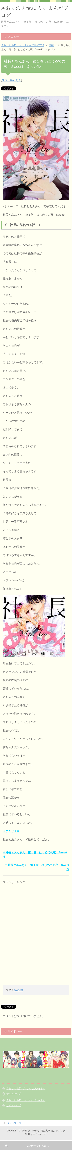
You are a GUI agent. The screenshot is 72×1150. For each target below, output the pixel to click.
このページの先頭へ (38, 1145)
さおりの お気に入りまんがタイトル (25, 1088)
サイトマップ (13, 1093)
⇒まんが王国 (11, 831)
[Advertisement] (33, 910)
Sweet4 (18, 990)
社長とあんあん (11, 80)
